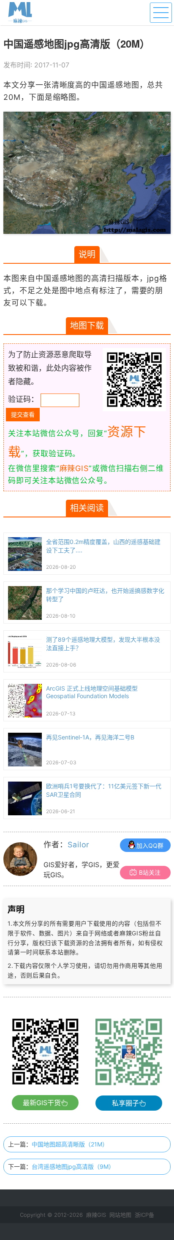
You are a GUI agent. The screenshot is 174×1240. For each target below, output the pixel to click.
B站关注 (149, 872)
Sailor (79, 844)
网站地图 (120, 1214)
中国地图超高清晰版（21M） (70, 1144)
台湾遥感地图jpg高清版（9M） (73, 1166)
